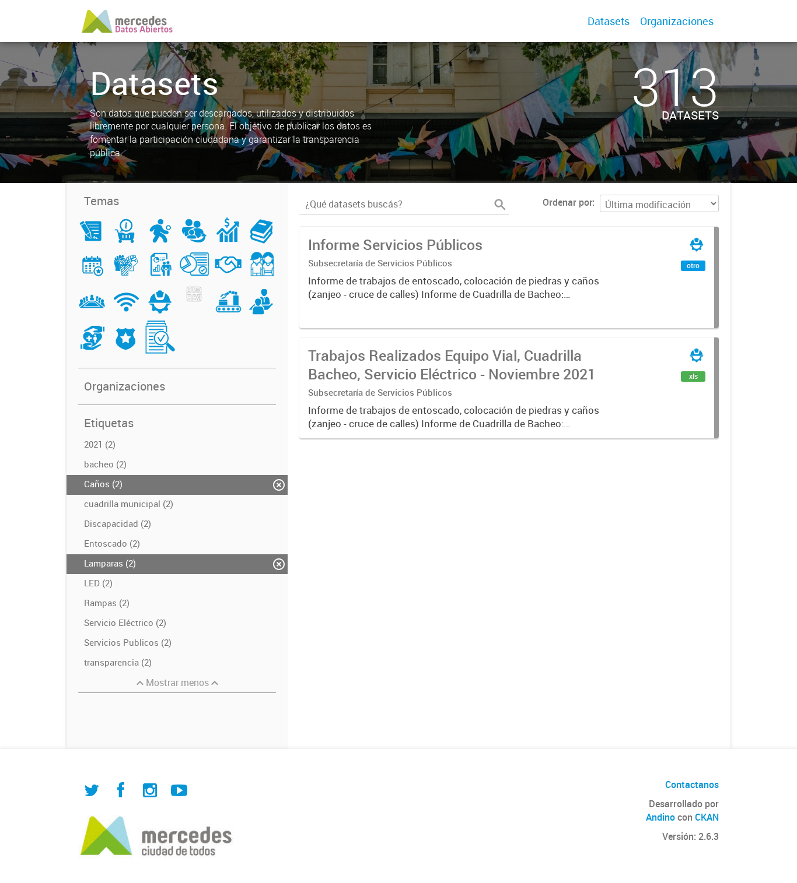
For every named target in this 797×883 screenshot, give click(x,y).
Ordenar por (567, 202)
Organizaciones (677, 21)
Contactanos (692, 784)
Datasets (609, 21)
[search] (500, 204)
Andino (660, 817)
